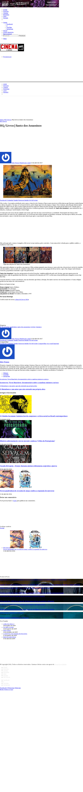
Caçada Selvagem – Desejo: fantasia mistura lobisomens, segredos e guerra (28, 466)
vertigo (33, 327)
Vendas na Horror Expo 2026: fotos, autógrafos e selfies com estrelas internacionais (32, 593)
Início (2, 120)
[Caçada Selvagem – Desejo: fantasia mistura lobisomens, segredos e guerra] (16, 462)
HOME (5, 10)
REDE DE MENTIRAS (9, 637)
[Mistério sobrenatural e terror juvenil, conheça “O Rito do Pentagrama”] (16, 437)
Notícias (6, 11)
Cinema (5, 13)
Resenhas (6, 14)
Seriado (5, 18)
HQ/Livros (6, 19)
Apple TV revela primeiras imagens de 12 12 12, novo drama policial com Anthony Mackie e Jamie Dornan (40, 585)
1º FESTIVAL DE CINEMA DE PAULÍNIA (15, 634)
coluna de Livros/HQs (22, 299)
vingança (39, 327)
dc (1, 327)
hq (2, 327)
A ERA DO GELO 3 (8, 624)
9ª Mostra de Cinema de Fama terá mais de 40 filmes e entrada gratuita (27, 609)
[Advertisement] (41, 70)
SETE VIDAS (7, 630)
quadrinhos (13, 327)
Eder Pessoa (15, 163)
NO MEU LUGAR (8, 627)
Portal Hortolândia (60, 664)
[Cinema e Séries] (12, 51)
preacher (7, 327)
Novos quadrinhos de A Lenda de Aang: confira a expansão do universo (27, 491)
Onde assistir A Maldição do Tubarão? (14, 618)
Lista (4, 16)
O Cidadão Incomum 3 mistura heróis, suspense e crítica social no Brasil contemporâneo (34, 416)
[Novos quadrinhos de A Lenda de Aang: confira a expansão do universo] (16, 487)
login (14, 501)
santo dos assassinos (23, 327)
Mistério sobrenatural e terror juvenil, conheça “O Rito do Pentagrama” (27, 441)
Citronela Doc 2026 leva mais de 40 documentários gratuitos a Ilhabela (27, 601)
